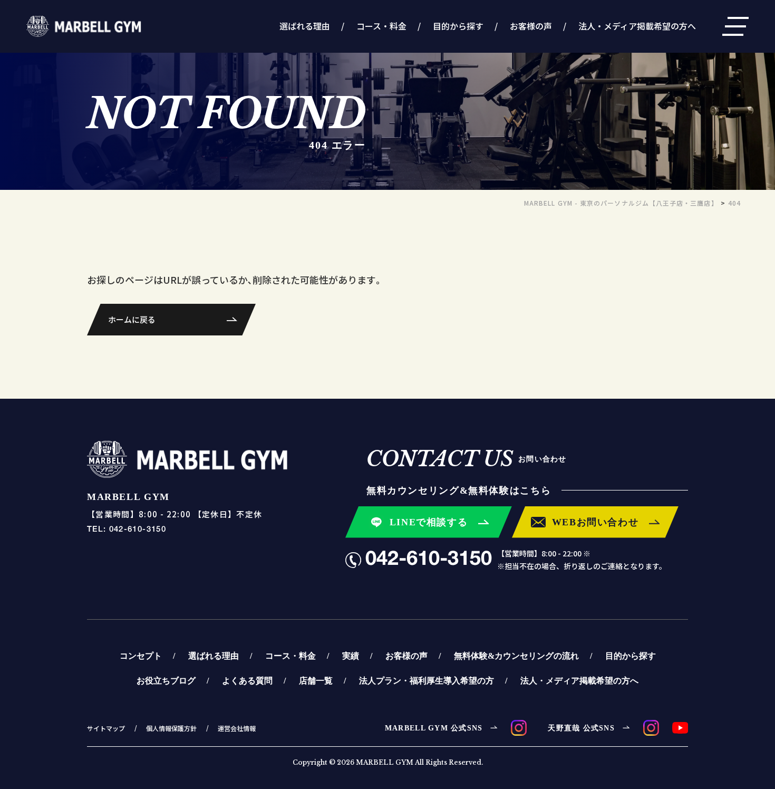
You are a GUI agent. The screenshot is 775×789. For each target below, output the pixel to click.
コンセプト (141, 655)
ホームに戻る (132, 319)
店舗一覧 (316, 680)
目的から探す (458, 26)
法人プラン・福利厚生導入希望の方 (426, 680)
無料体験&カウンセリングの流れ (516, 655)
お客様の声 (531, 26)
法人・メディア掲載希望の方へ (637, 26)
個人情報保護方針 (171, 728)
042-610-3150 (428, 560)
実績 (350, 655)
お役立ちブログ (166, 680)
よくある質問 (247, 680)
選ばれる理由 (304, 26)
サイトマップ (106, 728)
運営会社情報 (237, 728)
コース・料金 (381, 26)
